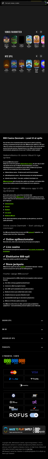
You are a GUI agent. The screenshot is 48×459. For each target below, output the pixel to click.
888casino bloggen (8, 181)
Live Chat (29, 449)
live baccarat (6, 251)
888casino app (20, 197)
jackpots (23, 266)
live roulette (32, 249)
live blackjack (39, 249)
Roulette (7, 206)
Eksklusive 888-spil (10, 215)
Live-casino (8, 212)
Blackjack (7, 209)
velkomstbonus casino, (26, 163)
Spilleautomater (9, 203)
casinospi (31, 232)
